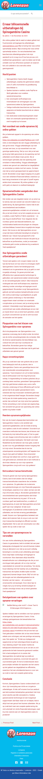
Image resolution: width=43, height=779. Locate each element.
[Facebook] (16, 762)
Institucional (21, 740)
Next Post (37, 723)
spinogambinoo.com (10, 46)
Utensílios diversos (21, 756)
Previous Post (7, 723)
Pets (21, 759)
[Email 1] (26, 762)
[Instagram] (21, 762)
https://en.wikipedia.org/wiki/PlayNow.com (19, 140)
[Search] (32, 13)
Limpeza (21, 750)
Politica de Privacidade (21, 746)
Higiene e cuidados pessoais (21, 753)
